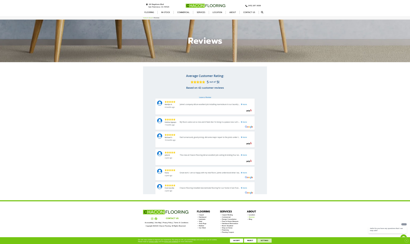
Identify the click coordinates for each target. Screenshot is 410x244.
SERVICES (226, 211)
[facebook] (155, 218)
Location (217, 12)
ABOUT (251, 211)
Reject (250, 240)
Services (201, 12)
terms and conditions (171, 241)
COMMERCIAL (183, 12)
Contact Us (249, 12)
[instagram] (152, 218)
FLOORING (149, 12)
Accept (236, 240)
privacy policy (153, 241)
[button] (262, 12)
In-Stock (165, 12)
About (232, 12)
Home (145, 18)
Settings (264, 240)
